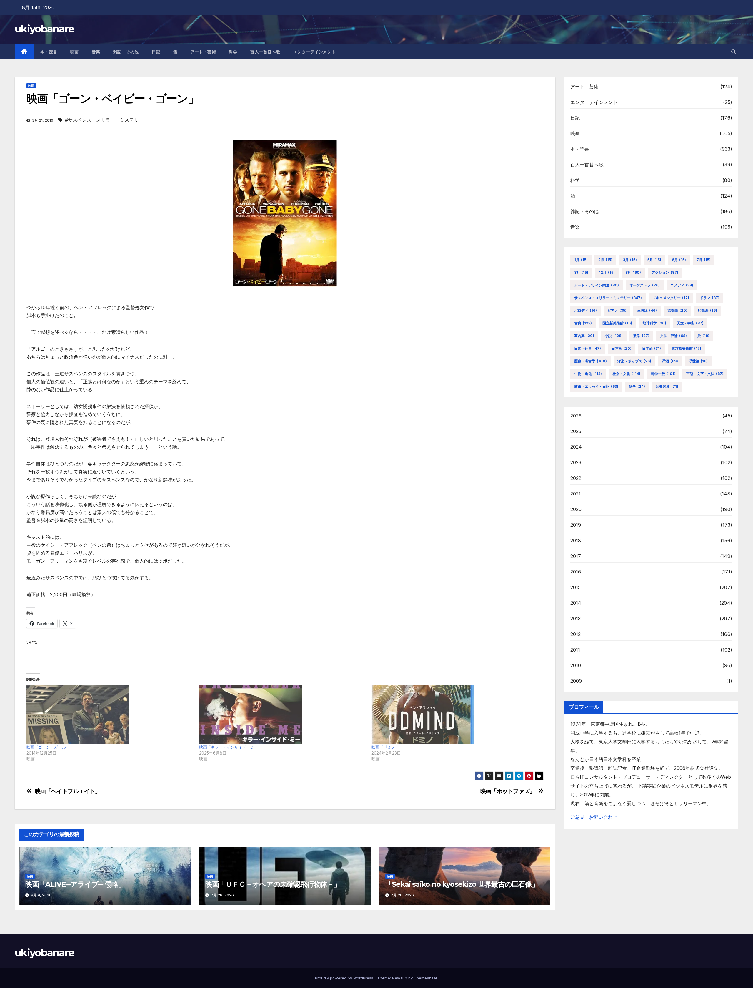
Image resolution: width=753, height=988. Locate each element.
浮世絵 (698, 361)
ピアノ (617, 310)
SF (633, 272)
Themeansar (425, 978)
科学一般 (663, 374)
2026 (576, 416)
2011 (575, 650)
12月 (607, 272)
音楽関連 (667, 386)
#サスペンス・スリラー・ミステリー (104, 120)
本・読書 (48, 51)
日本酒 (651, 348)
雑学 (637, 386)
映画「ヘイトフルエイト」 (68, 791)
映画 (74, 51)
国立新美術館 (617, 323)
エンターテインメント (314, 51)
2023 (576, 462)
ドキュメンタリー (670, 298)
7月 (704, 260)
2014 (576, 603)
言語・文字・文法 (705, 374)
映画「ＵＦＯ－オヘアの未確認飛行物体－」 (273, 884)
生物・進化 (588, 374)
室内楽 (584, 336)
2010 (575, 665)
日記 (156, 51)
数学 (641, 336)
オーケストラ (644, 285)
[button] (733, 52)
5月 (654, 260)
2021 (575, 494)
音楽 (96, 51)
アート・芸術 (203, 51)
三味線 (647, 310)
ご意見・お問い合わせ (593, 817)
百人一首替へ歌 (265, 51)
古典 (583, 323)
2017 (575, 556)
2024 (576, 447)
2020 (576, 509)
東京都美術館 (686, 348)
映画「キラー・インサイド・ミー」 (230, 747)
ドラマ (709, 298)
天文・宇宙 (690, 323)
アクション (665, 272)
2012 (575, 634)
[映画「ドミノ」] (454, 714)
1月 (581, 260)
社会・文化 (626, 374)
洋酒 (670, 361)
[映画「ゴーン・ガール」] (109, 714)
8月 (581, 272)
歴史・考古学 (590, 361)
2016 (575, 572)
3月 (630, 260)
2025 (576, 431)
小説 (614, 336)
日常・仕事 (587, 348)
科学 (233, 51)
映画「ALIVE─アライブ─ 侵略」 (75, 884)
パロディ (585, 310)
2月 (605, 260)
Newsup (399, 978)
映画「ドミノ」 (385, 747)
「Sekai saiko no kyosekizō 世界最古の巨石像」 (462, 884)
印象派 (707, 310)
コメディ (681, 285)
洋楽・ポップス (634, 361)
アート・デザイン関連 (596, 285)
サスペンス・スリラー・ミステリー (608, 298)
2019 (575, 525)
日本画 (622, 348)
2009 (576, 681)
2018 (575, 540)
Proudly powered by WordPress (344, 978)
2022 (576, 478)
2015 (575, 587)
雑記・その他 (126, 51)
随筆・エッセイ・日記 (596, 386)
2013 (575, 618)
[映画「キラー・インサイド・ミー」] (282, 714)
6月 (679, 260)
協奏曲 (677, 310)
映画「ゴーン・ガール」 (47, 747)
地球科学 (654, 323)
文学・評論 (673, 336)
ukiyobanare (44, 29)
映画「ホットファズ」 (507, 791)
